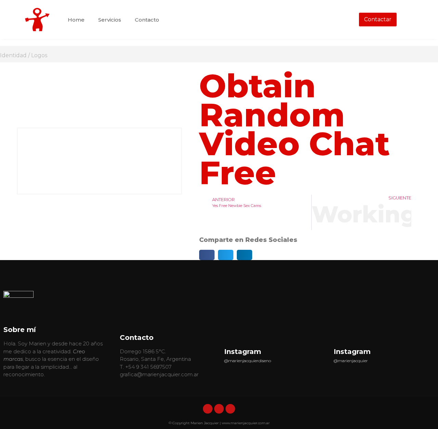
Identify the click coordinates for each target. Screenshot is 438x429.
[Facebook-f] (219, 409)
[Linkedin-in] (207, 409)
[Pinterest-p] (230, 409)
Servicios (109, 19)
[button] (207, 255)
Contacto (147, 19)
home (76, 19)
